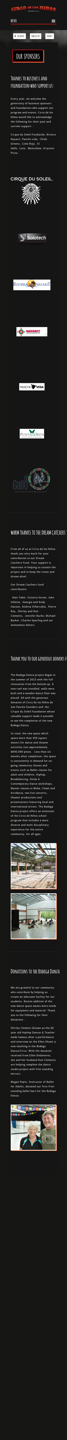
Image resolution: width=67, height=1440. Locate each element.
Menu (14, 20)
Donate (49, 36)
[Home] (33, 9)
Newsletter (36, 36)
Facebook (20, 36)
